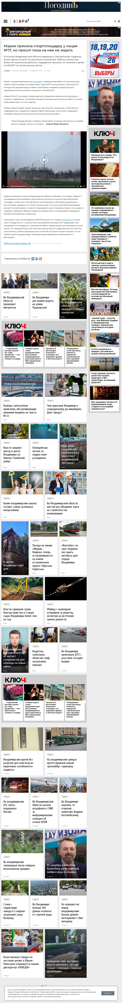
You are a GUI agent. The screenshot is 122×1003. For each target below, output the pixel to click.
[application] (44, 159)
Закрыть (108, 993)
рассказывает (35, 81)
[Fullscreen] (84, 186)
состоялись (66, 220)
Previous (4, 348)
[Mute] (81, 186)
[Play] (4, 186)
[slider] (42, 186)
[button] (44, 160)
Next (84, 348)
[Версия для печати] (83, 71)
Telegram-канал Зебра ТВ (17, 243)
